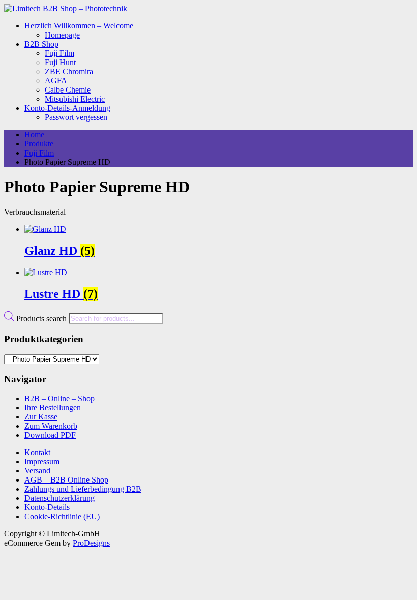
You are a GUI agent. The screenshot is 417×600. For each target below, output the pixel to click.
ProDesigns (91, 542)
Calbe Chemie (68, 89)
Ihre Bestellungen (52, 407)
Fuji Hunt (60, 62)
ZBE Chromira (69, 71)
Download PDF (50, 435)
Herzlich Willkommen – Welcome (78, 25)
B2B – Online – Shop (59, 398)
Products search (42, 318)
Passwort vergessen (76, 117)
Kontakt (37, 452)
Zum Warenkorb (50, 426)
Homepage (62, 35)
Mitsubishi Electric (75, 99)
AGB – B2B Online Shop (66, 479)
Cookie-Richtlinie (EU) (62, 516)
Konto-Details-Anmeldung (67, 108)
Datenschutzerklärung (59, 498)
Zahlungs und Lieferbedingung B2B (82, 489)
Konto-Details (47, 507)
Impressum (41, 461)
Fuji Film (59, 53)
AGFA (56, 80)
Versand (37, 470)
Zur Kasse (40, 416)
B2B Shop (41, 44)
